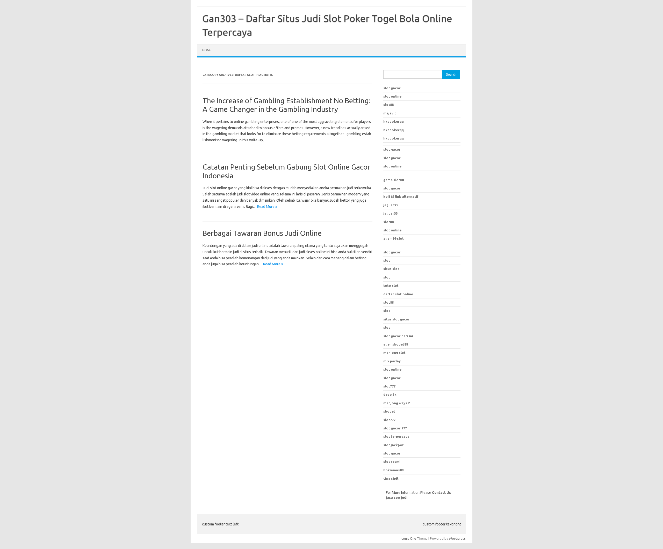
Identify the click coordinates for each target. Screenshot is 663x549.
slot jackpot (393, 445)
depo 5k (390, 394)
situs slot (391, 268)
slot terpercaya (396, 436)
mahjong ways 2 (396, 403)
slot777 (389, 386)
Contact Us (441, 493)
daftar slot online (398, 294)
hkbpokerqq (393, 121)
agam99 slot (393, 238)
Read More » (267, 206)
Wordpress (457, 538)
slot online (392, 96)
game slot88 (393, 180)
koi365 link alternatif (401, 196)
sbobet (389, 411)
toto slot (391, 285)
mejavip (390, 113)
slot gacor (392, 88)
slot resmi (391, 461)
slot (386, 260)
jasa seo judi (396, 497)
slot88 (388, 104)
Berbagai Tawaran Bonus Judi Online (262, 233)
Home (207, 50)
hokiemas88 (393, 470)
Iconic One (408, 538)
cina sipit (391, 478)
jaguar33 (390, 205)
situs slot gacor (396, 319)
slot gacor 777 (395, 428)
